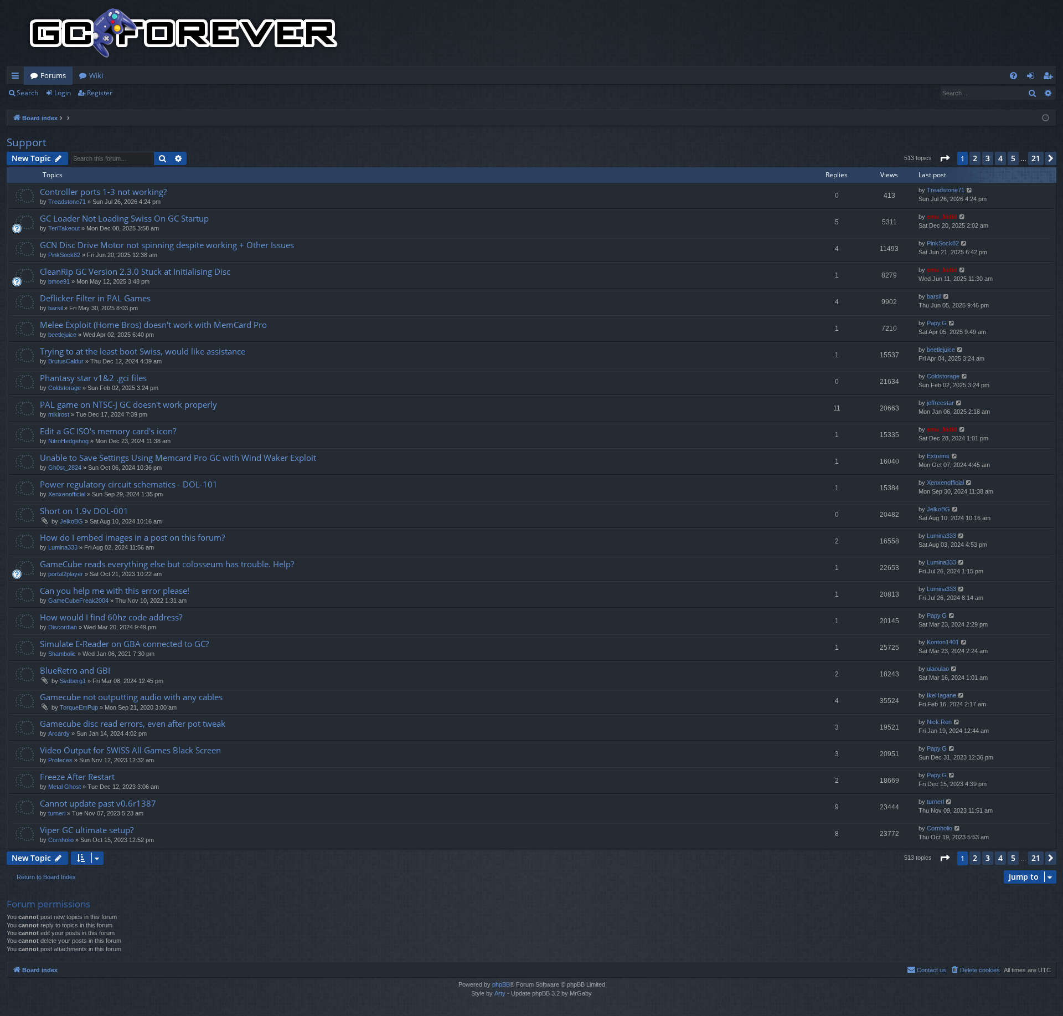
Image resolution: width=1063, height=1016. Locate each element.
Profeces (60, 760)
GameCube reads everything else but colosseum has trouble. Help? (167, 563)
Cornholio (61, 840)
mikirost (58, 414)
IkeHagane (941, 695)
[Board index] (184, 33)
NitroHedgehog (68, 441)
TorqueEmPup (79, 707)
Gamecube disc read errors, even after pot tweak (132, 723)
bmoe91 (59, 281)
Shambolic (62, 653)
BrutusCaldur (66, 361)
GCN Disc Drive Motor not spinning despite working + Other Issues (167, 244)
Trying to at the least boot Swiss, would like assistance (142, 351)
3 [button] (987, 158)
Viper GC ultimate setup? (86, 829)
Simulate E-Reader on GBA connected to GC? (124, 643)
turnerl (56, 813)
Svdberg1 (73, 681)
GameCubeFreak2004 (78, 600)
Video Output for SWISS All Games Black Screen (130, 750)
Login (62, 93)
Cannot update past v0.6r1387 (98, 803)
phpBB (501, 984)
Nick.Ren (939, 722)
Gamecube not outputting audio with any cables (131, 696)
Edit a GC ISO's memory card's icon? (108, 431)
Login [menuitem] (1032, 77)
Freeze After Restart (77, 776)
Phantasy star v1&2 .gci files (93, 377)
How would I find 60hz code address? (111, 617)
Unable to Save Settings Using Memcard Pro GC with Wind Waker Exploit (178, 457)
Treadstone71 (67, 201)
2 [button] (975, 158)
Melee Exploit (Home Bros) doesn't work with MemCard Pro (153, 324)
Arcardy (59, 733)
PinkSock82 (64, 255)
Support (27, 142)
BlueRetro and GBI (75, 670)
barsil (55, 308)
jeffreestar (940, 402)
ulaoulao (938, 668)
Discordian (62, 627)
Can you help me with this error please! (114, 590)
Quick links (17, 77)
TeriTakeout (64, 228)
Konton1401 (943, 642)
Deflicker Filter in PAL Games (95, 298)
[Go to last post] (969, 190)
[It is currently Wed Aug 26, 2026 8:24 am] (1045, 118)
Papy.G (937, 323)
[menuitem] (1013, 75)
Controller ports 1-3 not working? (103, 191)
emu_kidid (942, 216)
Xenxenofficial (66, 494)
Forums (53, 75)
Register (99, 93)
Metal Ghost (64, 786)
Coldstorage (64, 387)
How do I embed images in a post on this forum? (132, 537)
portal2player (65, 574)
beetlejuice (62, 334)
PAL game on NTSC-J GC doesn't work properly (128, 404)
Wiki (96, 75)
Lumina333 (63, 547)
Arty (499, 993)
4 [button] (1000, 158)
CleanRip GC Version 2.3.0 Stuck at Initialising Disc (135, 271)
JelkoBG (71, 521)
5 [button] (1013, 158)
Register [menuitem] (1050, 77)
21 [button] (1035, 158)
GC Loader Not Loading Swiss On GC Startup (124, 218)
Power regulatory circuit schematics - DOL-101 (129, 484)
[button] (944, 158)
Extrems (938, 456)
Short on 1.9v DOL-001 (84, 510)
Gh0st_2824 (64, 467)
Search (27, 93)
